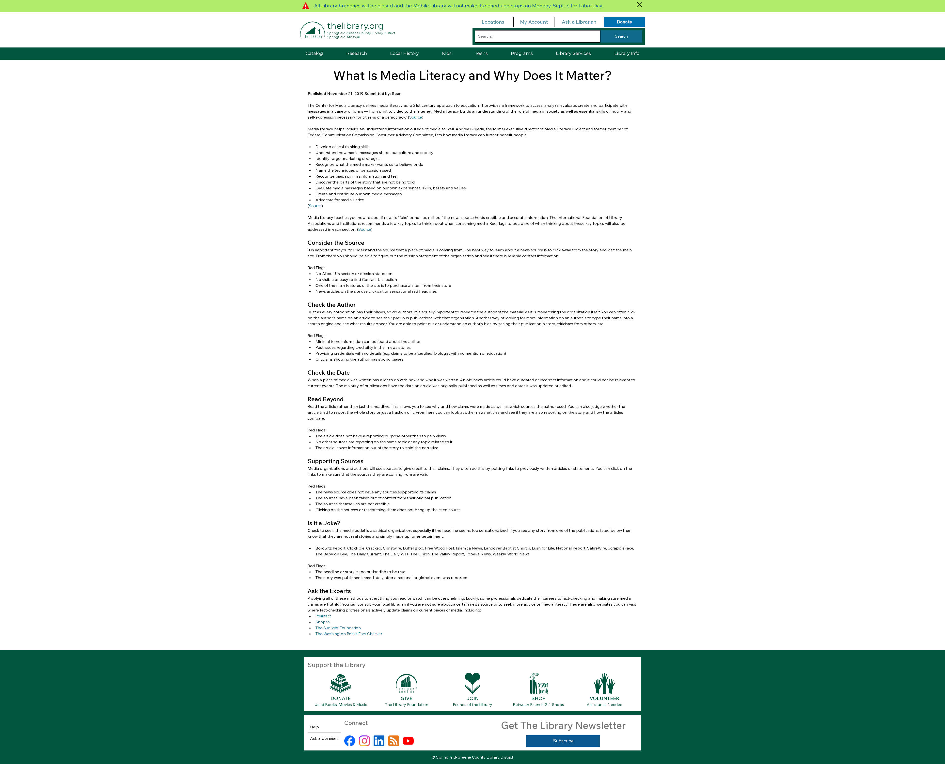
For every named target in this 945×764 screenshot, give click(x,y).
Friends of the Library (472, 704)
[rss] (393, 740)
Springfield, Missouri (343, 37)
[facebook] (349, 740)
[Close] (639, 4)
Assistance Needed (604, 704)
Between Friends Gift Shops (538, 704)
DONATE (341, 698)
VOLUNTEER (604, 698)
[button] (573, 53)
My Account (534, 22)
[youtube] (408, 740)
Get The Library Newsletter (563, 725)
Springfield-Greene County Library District (361, 33)
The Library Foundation (406, 704)
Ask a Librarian (579, 22)
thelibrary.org (355, 26)
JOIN (472, 698)
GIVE (406, 698)
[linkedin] (379, 740)
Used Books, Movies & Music (341, 704)
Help (314, 726)
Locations (493, 22)
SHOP (539, 698)
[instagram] (364, 740)
